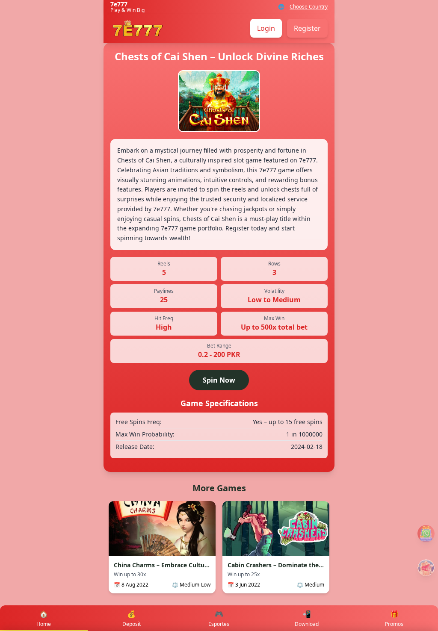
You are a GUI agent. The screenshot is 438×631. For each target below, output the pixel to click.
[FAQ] (426, 533)
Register (307, 28)
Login (266, 28)
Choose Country (309, 6)
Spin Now (219, 380)
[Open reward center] (426, 567)
